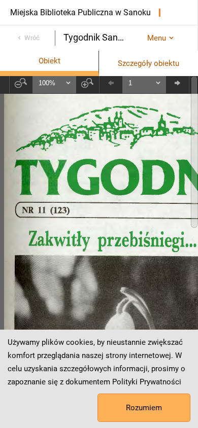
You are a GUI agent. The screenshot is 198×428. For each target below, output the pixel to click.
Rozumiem (144, 407)
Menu (156, 38)
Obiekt (49, 60)
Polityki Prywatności (146, 381)
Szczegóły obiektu (148, 63)
